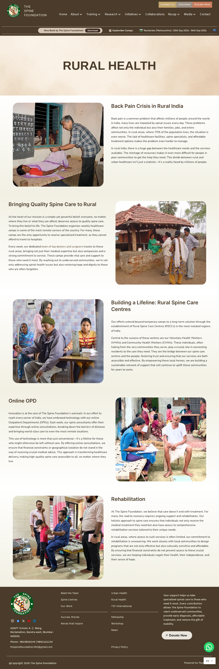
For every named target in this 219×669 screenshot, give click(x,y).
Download (67, 30)
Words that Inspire (72, 623)
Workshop (117, 623)
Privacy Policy (119, 647)
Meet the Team (70, 593)
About (75, 14)
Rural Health (118, 600)
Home (63, 14)
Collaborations (155, 14)
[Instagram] (13, 621)
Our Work (66, 606)
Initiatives (131, 14)
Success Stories (70, 617)
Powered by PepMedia (197, 663)
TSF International (121, 606)
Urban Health (119, 593)
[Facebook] (18, 621)
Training (91, 14)
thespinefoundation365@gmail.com (31, 647)
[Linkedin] (35, 621)
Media (188, 14)
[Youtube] (29, 621)
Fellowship (117, 617)
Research (111, 14)
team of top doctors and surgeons (62, 246)
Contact (205, 14)
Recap (172, 14)
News (114, 630)
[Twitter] (24, 621)
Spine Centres (69, 600)
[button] (209, 647)
